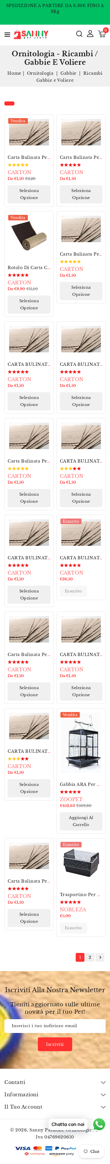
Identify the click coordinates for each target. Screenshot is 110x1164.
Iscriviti (55, 1044)
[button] (7, 36)
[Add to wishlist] (45, 123)
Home (14, 73)
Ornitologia (41, 73)
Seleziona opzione (29, 194)
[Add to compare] (45, 135)
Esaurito (73, 591)
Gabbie (69, 73)
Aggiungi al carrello (81, 821)
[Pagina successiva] (100, 957)
